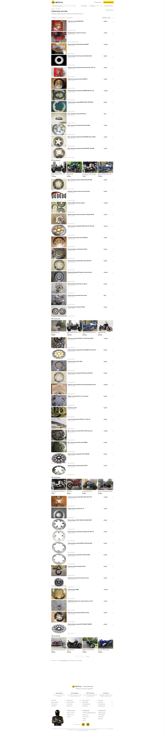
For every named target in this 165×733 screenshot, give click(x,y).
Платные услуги (70, 714)
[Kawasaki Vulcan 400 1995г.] (90, 643)
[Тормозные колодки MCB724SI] (59, 25)
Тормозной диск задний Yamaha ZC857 (78, 465)
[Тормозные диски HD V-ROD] (59, 365)
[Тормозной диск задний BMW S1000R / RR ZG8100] (59, 106)
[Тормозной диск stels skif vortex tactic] (59, 299)
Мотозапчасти (58, 8)
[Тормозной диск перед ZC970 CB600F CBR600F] (59, 628)
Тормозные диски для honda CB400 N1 (78, 79)
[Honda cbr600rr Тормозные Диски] (59, 207)
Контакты (69, 716)
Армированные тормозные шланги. (77, 32)
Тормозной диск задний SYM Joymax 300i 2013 (79, 260)
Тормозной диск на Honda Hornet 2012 (77, 249)
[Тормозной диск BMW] (59, 593)
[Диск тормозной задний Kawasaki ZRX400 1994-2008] (59, 152)
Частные (69, 17)
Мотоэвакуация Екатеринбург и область (91, 174)
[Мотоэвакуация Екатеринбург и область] (90, 167)
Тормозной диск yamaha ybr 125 (76, 508)
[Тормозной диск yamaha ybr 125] (59, 512)
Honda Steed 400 (102, 332)
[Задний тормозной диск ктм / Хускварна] (59, 400)
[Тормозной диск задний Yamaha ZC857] (59, 469)
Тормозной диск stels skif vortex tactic (77, 295)
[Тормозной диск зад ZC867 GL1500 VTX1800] (59, 559)
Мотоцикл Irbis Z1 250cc (103, 649)
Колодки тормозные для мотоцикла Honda (79, 191)
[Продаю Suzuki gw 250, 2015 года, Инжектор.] (105, 167)
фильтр (109, 10)
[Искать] (74, 6)
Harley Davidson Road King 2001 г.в (59, 649)
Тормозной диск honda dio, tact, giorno (77, 284)
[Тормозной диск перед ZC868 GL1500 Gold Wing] (59, 547)
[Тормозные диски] (59, 412)
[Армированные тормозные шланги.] (59, 37)
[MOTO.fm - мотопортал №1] (53, 2)
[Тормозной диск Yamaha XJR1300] (59, 311)
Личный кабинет (101, 714)
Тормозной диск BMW (73, 589)
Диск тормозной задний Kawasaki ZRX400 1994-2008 (81, 148)
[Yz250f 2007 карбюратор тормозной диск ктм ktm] (59, 605)
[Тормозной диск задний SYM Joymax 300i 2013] (59, 265)
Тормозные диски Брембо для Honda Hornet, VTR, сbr (81, 67)
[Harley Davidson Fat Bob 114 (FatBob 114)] (58, 167)
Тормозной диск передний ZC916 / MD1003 (78, 454)
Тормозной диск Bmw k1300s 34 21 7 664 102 (79, 419)
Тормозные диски (72, 407)
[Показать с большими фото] (105, 18)
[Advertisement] (82, 672)
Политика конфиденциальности (89, 712)
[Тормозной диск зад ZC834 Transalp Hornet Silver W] (59, 536)
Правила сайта (86, 716)
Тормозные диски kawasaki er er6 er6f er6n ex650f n (81, 338)
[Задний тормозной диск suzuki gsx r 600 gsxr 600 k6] (59, 218)
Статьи (84, 720)
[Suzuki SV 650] (74, 167)
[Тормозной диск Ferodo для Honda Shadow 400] (59, 60)
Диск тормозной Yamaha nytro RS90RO (77, 442)
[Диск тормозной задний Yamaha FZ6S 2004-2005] (59, 184)
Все (54, 17)
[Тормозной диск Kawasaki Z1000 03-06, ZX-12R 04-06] (59, 230)
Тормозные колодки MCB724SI (75, 21)
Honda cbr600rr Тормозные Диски (76, 203)
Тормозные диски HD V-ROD (75, 361)
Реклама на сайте (71, 712)
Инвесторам (85, 714)
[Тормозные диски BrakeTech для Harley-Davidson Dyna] (59, 388)
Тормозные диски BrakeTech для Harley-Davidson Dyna (82, 384)
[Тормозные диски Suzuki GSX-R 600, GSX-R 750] (59, 501)
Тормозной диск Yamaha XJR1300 (76, 307)
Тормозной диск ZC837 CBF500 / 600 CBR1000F (80, 520)
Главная (52, 8)
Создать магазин (101, 712)
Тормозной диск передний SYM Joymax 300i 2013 (80, 373)
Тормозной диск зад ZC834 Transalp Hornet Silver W (81, 531)
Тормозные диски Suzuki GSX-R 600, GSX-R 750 (80, 497)
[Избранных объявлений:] (98, 6)
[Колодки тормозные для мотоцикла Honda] (59, 195)
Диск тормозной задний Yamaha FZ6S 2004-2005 (80, 179)
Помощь (84, 718)
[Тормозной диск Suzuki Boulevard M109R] (59, 48)
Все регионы (98, 2)
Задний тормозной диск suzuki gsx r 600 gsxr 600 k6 (81, 214)
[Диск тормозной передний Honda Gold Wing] (59, 129)
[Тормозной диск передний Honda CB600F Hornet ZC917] (59, 354)
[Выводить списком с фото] (103, 18)
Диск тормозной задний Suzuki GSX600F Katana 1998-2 (82, 137)
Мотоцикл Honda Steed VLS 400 (105, 491)
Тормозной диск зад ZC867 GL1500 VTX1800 (79, 554)
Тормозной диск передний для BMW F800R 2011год (81, 90)
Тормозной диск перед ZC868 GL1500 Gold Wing (80, 543)
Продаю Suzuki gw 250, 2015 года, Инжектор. (108, 174)
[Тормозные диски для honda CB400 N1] (59, 83)
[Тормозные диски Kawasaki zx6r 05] (59, 570)
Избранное (100, 718)
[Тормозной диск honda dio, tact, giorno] (59, 288)
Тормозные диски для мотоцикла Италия (78, 578)
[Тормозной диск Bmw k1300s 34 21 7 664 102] (59, 423)
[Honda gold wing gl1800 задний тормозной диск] (59, 276)
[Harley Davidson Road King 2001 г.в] (58, 643)
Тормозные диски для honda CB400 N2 (78, 237)
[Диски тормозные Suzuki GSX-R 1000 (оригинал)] (59, 435)
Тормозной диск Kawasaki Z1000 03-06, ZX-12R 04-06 (81, 226)
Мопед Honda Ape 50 (87, 491)
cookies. (95, 729)
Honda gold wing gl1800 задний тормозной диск (80, 272)
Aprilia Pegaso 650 (55, 332)
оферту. (88, 729)
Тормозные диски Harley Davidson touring (78, 612)
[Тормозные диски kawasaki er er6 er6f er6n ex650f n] (59, 342)
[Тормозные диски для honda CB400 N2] (59, 241)
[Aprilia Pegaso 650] (58, 325)
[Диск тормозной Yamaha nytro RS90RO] (59, 446)
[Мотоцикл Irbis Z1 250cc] (105, 643)
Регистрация (100, 716)
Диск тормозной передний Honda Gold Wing (79, 125)
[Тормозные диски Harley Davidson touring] (59, 617)
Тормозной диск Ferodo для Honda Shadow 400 (80, 56)
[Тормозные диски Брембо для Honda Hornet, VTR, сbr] (59, 71)
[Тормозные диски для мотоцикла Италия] (59, 582)
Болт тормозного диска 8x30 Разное (77, 113)
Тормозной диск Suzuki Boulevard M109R (78, 44)
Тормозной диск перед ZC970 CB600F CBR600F (80, 624)
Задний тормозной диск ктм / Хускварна (78, 396)
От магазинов (61, 17)
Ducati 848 (69, 491)
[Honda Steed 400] (105, 325)
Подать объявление (108, 2)
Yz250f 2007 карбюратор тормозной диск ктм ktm (80, 601)
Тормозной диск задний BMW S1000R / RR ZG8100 (80, 102)
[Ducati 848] (74, 484)
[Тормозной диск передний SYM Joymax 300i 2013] (59, 377)
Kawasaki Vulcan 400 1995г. (88, 649)
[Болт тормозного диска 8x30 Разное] (59, 118)
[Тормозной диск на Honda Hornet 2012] (59, 253)
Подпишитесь (64, 660)
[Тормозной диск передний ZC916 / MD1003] (59, 458)
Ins (87, 724)
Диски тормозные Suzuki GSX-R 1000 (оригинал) (80, 431)
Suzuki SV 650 (70, 174)
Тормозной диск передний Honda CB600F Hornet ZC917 (82, 350)
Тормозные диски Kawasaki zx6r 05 (77, 566)
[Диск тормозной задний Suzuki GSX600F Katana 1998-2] (59, 141)
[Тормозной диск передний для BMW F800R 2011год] (59, 94)
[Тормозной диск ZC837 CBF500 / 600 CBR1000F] (59, 524)
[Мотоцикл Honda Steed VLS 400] (105, 484)
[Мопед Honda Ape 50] (90, 484)
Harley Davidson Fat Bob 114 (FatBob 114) (60, 174)
